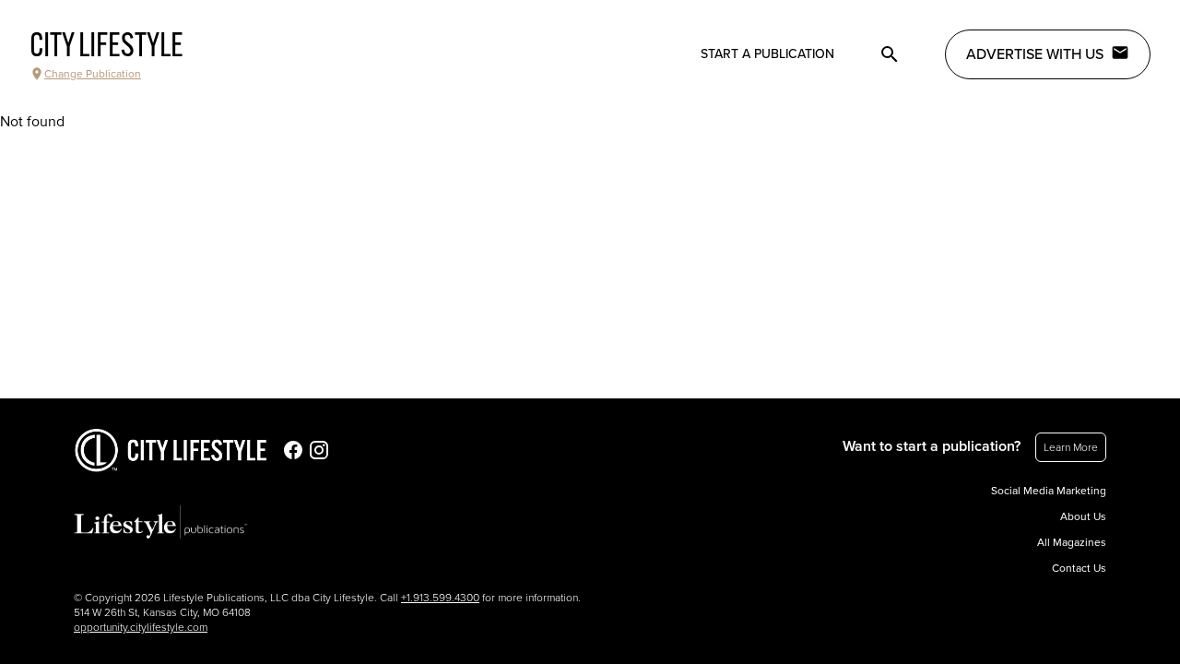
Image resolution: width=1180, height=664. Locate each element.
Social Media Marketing (1048, 490)
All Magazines (1071, 542)
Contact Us (1079, 568)
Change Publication (92, 73)
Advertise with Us (1034, 54)
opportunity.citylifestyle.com (140, 627)
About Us (1083, 516)
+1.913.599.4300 (440, 597)
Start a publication (767, 54)
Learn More (1071, 447)
